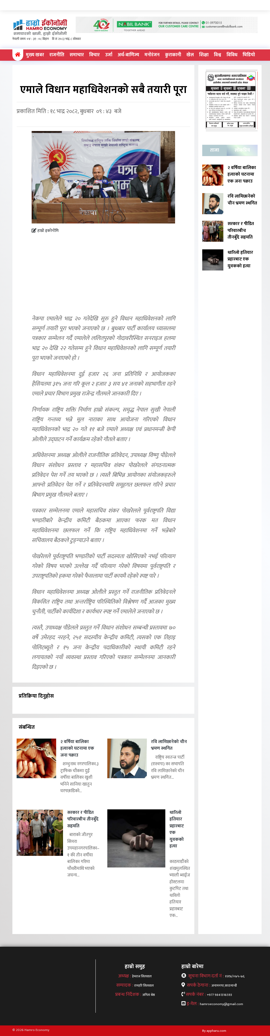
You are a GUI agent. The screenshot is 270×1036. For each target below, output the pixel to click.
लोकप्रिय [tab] (242, 150)
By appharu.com (214, 1031)
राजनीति (56, 55)
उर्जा (108, 55)
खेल (190, 55)
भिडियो (249, 55)
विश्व (217, 55)
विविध (231, 55)
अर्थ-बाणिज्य (128, 55)
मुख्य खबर (35, 55)
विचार (94, 55)
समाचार (77, 55)
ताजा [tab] (214, 150)
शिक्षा (204, 55)
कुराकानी (173, 55)
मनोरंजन (152, 55)
